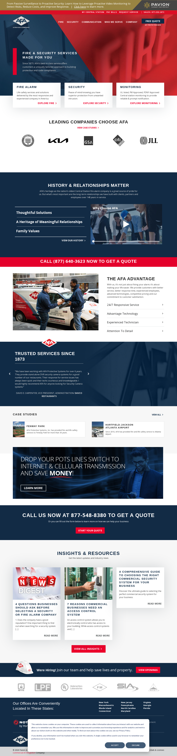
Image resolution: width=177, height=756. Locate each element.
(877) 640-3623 (69, 261)
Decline (136, 745)
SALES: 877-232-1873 (154, 12)
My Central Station (93, 12)
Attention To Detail (120, 331)
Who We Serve (114, 22)
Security (73, 22)
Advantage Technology (122, 313)
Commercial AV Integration (24, 752)
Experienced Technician (123, 322)
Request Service (128, 12)
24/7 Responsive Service (123, 305)
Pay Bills (112, 12)
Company (131, 22)
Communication (91, 22)
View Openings (148, 670)
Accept (115, 745)
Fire (61, 22)
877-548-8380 (89, 515)
